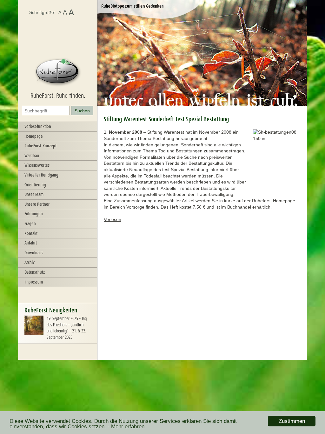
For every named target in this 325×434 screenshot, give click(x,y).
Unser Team (33, 194)
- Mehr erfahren (126, 427)
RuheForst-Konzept (40, 146)
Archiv (29, 262)
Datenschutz (34, 272)
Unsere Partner (37, 204)
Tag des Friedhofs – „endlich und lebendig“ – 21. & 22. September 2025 (67, 328)
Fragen (30, 223)
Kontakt (30, 233)
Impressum (33, 282)
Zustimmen (292, 421)
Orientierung (35, 185)
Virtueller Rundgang (41, 175)
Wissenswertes (37, 165)
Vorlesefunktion (37, 126)
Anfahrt (30, 243)
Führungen (33, 214)
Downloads (33, 253)
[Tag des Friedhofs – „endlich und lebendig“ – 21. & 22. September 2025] (33, 333)
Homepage (33, 136)
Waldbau (31, 155)
